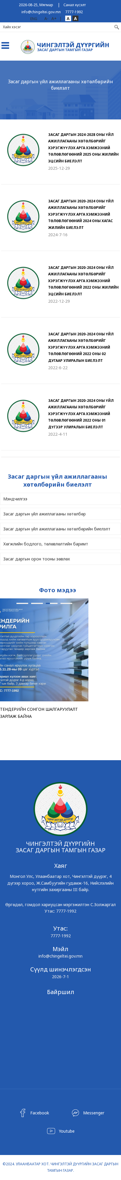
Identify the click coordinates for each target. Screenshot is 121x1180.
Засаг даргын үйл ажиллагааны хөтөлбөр (44, 514)
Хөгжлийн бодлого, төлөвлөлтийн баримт (45, 544)
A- (46, 18)
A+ (54, 18)
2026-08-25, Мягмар (36, 4)
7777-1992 (74, 11)
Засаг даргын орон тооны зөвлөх (36, 559)
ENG (33, 18)
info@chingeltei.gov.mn (41, 11)
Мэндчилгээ (15, 499)
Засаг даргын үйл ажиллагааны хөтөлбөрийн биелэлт (56, 529)
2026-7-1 (60, 976)
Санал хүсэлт (74, 4)
